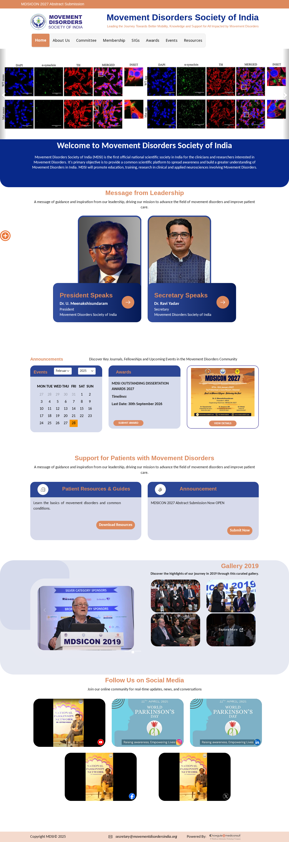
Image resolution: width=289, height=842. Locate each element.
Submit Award (128, 422)
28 (74, 423)
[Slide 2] (135, 651)
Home (40, 40)
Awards (152, 40)
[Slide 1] (128, 651)
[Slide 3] (140, 652)
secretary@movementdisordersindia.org (146, 837)
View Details (222, 423)
